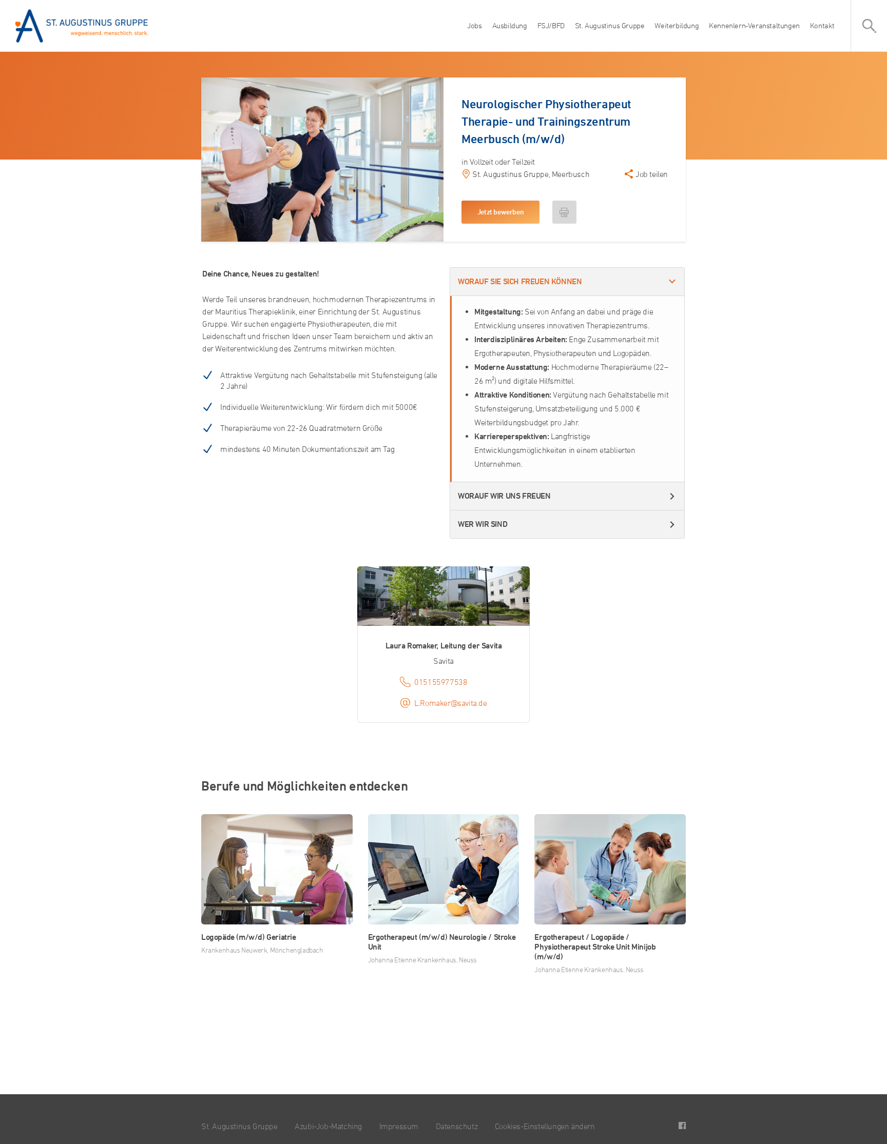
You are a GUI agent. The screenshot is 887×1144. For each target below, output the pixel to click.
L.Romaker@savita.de (450, 702)
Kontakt (822, 25)
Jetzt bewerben (500, 211)
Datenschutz (457, 1126)
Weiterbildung (676, 25)
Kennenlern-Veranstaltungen (754, 25)
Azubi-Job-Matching (328, 1126)
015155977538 (440, 681)
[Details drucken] (564, 212)
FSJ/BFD (551, 25)
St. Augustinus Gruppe (610, 25)
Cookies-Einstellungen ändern (545, 1126)
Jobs (474, 25)
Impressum (398, 1126)
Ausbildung (509, 25)
